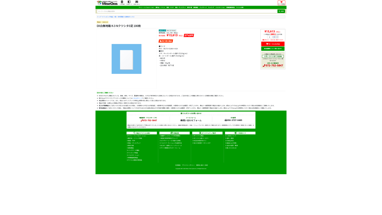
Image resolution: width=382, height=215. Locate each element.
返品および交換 (231, 143)
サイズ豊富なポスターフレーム (170, 148)
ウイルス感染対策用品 (135, 160)
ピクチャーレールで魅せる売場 (170, 141)
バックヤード (203, 7)
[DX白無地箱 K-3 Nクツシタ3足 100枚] (126, 59)
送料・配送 (230, 138)
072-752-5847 (274, 65)
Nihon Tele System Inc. (191, 168)
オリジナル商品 (199, 136)
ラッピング (211, 7)
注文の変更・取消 (232, 145)
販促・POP (131, 141)
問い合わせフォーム (192, 120)
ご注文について (231, 136)
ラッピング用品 (108, 17)
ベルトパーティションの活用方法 (171, 143)
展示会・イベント (160, 7)
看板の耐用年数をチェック (169, 138)
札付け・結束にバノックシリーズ (171, 145)
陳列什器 (189, 7)
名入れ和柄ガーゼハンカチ (202, 143)
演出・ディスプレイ (180, 7)
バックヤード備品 (133, 150)
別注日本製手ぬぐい (200, 141)
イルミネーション (220, 7)
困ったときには (231, 148)
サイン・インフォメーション (146, 7)
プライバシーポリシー (188, 165)
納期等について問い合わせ (274, 48)
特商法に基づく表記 (202, 165)
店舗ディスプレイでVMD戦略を (170, 136)
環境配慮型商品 (230, 7)
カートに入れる (274, 44)
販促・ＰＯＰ (170, 7)
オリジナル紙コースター (201, 138)
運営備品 (195, 7)
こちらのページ (137, 98)
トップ (99, 17)
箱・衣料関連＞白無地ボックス (124, 17)
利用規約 (178, 165)
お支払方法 (230, 141)
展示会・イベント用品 (135, 138)
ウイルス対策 (239, 7)
